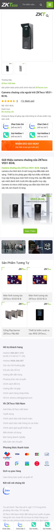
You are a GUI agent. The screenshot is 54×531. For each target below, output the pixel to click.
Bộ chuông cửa (8, 112)
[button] (47, 16)
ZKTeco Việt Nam (8, 83)
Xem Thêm (30, 231)
